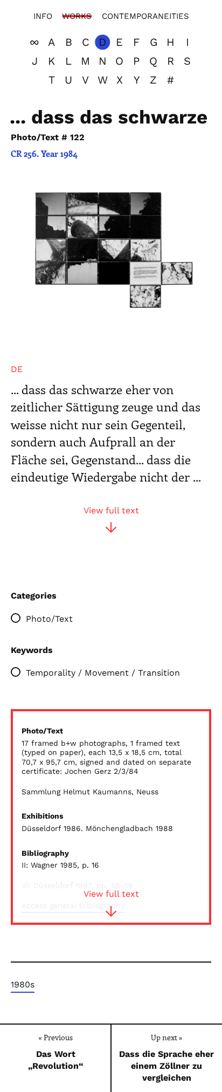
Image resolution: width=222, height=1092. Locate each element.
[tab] (16, 369)
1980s (22, 984)
